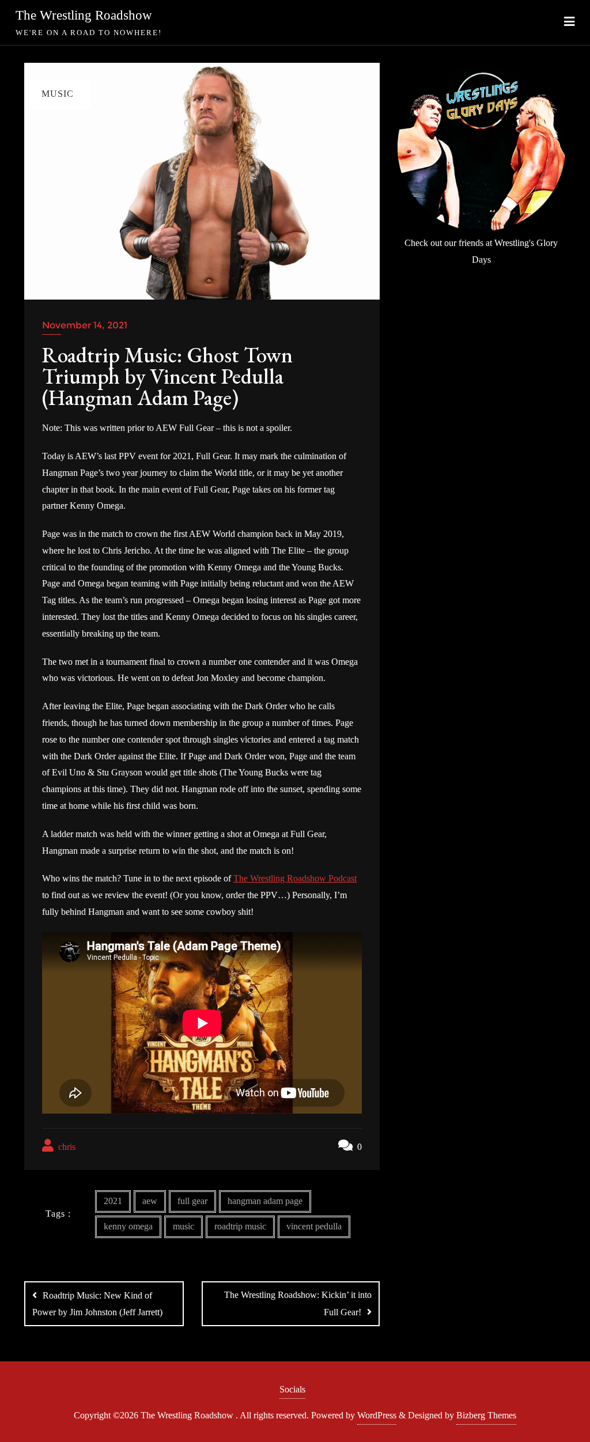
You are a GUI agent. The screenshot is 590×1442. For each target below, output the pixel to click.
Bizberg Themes (486, 1415)
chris (65, 1147)
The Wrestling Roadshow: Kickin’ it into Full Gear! (298, 1303)
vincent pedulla (314, 1226)
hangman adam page (265, 1201)
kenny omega (128, 1226)
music (183, 1226)
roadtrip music (240, 1226)
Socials (292, 1389)
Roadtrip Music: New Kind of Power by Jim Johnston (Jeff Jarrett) (97, 1303)
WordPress (376, 1415)
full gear (192, 1201)
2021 (113, 1201)
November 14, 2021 (84, 325)
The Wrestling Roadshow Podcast (295, 878)
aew (149, 1201)
